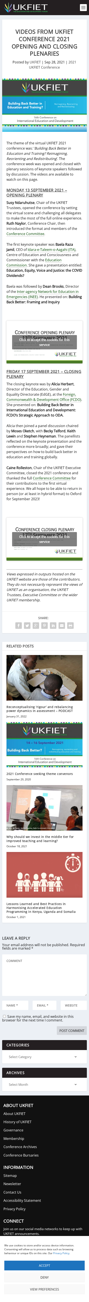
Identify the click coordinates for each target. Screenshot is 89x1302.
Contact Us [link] (12, 1192)
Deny (44, 1277)
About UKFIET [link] (14, 1113)
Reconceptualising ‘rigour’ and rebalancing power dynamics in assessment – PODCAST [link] (39, 709)
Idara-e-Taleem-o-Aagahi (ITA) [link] (51, 249)
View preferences (44, 1289)
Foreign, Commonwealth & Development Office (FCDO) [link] (43, 397)
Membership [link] (13, 1138)
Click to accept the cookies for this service (44, 342)
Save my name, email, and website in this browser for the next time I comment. (38, 1018)
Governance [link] (13, 1130)
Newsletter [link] (12, 1183)
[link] (25, 7)
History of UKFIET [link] (17, 1122)
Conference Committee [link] (25, 233)
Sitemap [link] (10, 1175)
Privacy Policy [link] (61, 1253)
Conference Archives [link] (20, 1146)
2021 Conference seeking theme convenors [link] (39, 774)
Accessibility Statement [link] (22, 1200)
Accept (44, 1265)
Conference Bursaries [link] (21, 1155)
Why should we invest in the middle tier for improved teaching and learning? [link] (40, 839)
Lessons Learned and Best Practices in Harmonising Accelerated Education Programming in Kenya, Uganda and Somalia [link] (41, 908)
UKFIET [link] (35, 62)
